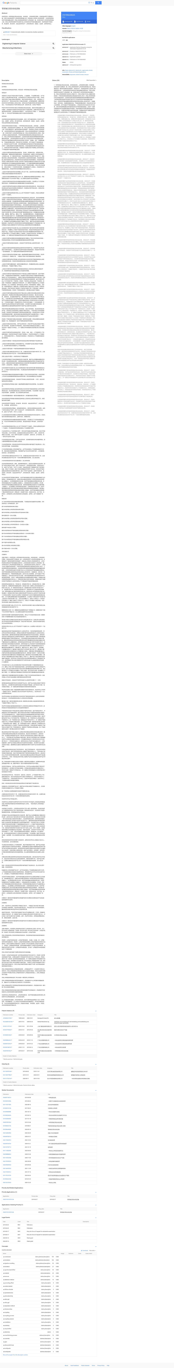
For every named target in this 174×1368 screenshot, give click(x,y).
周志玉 (69, 28)
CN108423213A (7, 1126)
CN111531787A (7, 1104)
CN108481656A (7, 1035)
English (73, 26)
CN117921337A (7, 1175)
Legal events (85, 70)
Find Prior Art (79, 21)
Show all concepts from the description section (15, 1355)
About (66, 1365)
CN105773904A (7, 1030)
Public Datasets (85, 1365)
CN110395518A (7, 1071)
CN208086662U (7, 1040)
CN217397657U (7, 1161)
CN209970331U (7, 1136)
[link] (23, 32)
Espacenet (72, 74)
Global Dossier (80, 74)
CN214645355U (7, 1168)
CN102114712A (7, 1026)
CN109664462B (7, 1129)
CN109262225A (7, 1179)
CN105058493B (7, 1118)
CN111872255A (7, 1157)
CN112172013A (7, 1078)
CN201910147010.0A (8, 1199)
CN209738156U (7, 1051)
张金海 (77, 28)
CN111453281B (7, 1150)
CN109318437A (7, 1047)
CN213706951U (7, 1172)
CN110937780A (7, 1075)
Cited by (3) (78, 70)
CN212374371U (7, 1147)
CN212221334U (7, 1182)
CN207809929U (7, 1165)
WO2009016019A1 (8, 1021)
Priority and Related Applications (77, 72)
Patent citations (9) (70, 70)
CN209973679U (7, 1143)
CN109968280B (7, 1111)
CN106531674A (7, 1108)
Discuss (86, 74)
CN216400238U (7, 1133)
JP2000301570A (7, 1018)
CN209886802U (7, 1154)
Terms (93, 1365)
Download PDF (68, 21)
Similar (88, 21)
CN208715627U (7, 1097)
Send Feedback (75, 1365)
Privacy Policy (100, 1365)
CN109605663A (7, 1115)
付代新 (81, 28)
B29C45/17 (8, 32)
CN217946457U (7, 1140)
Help (108, 1365)
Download (85, 1250)
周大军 (73, 28)
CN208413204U (7, 1043)
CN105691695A (7, 1101)
